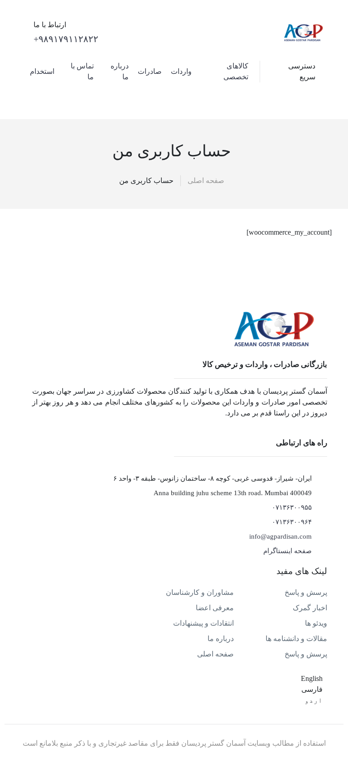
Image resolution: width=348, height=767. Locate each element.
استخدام (42, 71)
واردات (181, 71)
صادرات (150, 71)
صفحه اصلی (206, 180)
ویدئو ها (316, 623)
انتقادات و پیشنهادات (203, 623)
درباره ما (221, 638)
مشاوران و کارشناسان (200, 592)
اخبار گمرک (310, 608)
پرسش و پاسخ (306, 592)
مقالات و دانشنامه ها (296, 638)
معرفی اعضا (215, 608)
